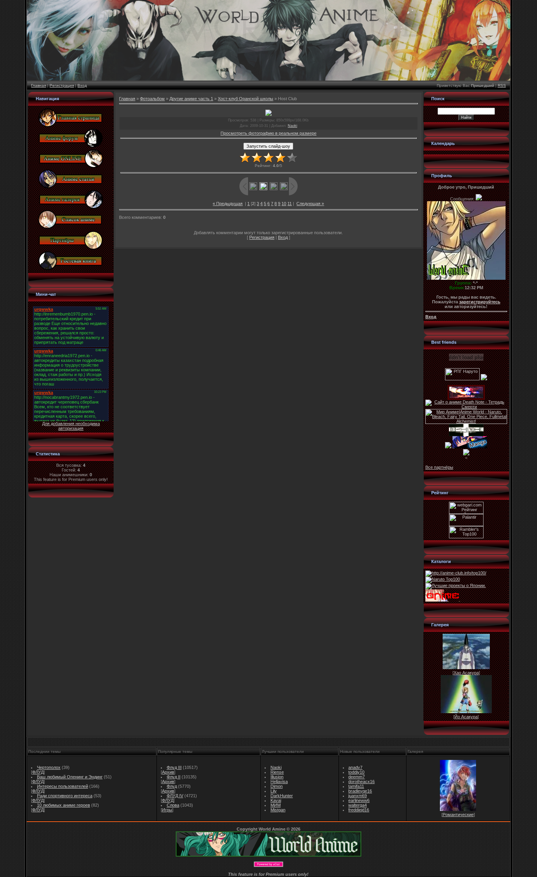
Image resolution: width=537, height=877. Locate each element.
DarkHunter (281, 795)
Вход (82, 85)
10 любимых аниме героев (63, 805)
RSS (502, 85)
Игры (167, 809)
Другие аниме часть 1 (191, 98)
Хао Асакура (466, 672)
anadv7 (355, 767)
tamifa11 (356, 786)
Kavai (275, 800)
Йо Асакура (466, 716)
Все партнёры (439, 467)
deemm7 (356, 776)
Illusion (276, 776)
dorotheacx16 (361, 781)
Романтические (458, 814)
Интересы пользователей (62, 786)
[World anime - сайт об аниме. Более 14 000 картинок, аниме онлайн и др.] (268, 855)
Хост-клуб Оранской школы (245, 98)
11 (289, 203)
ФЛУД (38, 772)
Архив (168, 772)
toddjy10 (356, 772)
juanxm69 (357, 795)
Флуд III (174, 767)
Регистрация (62, 85)
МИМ (275, 805)
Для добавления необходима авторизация (71, 426)
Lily (273, 791)
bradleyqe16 (360, 791)
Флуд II (173, 776)
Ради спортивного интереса (64, 795)
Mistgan (277, 809)
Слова (173, 805)
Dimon (276, 786)
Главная (38, 85)
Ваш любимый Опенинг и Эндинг (70, 776)
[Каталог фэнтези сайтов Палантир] (466, 524)
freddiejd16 (358, 809)
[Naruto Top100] (442, 579)
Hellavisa (279, 781)
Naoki (292, 126)
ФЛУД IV (175, 795)
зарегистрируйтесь (479, 301)
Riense (277, 772)
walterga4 (357, 805)
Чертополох (49, 767)
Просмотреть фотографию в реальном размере (268, 133)
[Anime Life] (448, 446)
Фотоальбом (152, 98)
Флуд (172, 786)
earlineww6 (359, 800)
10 (283, 203)
